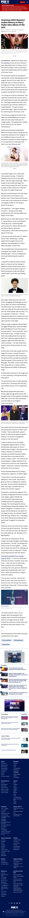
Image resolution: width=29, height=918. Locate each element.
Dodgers (15, 789)
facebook (9, 903)
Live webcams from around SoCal (17, 815)
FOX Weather (16, 777)
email (20, 903)
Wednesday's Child (5, 813)
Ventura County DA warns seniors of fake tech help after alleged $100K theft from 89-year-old (18, 681)
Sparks (14, 803)
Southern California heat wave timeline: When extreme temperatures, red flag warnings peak (9, 717)
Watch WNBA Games (18, 890)
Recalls (2, 773)
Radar (14, 766)
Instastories (5, 644)
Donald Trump (16, 843)
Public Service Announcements (4, 887)
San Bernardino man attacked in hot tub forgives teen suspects (9, 723)
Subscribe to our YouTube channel (13, 699)
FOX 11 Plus (3, 891)
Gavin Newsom (16, 846)
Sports (15, 781)
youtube (17, 903)
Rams (14, 782)
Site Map (3, 896)
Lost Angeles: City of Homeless (5, 817)
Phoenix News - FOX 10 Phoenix (17, 864)
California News (4, 765)
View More (24, 714)
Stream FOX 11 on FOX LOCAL (18, 809)
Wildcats (15, 792)
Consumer (3, 771)
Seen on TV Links (5, 789)
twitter (12, 903)
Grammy (6, 63)
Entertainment (21, 29)
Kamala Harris (16, 848)
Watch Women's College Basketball (17, 888)
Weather (16, 761)
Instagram (3, 841)
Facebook (3, 840)
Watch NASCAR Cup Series (17, 881)
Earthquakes (16, 770)
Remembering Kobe (5, 833)
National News (4, 768)
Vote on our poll (4, 790)
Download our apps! (5, 851)
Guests (2, 782)
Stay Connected (6, 838)
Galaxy (14, 801)
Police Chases (4, 766)
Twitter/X (3, 848)
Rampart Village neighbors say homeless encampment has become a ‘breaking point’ (18, 675)
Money (3, 859)
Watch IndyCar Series (18, 883)
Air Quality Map (16, 768)
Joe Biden (15, 844)
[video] (24, 739)
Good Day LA (5, 781)
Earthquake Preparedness (16, 772)
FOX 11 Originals (4, 808)
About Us (4, 871)
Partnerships (4, 894)
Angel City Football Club (17, 799)
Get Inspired (3, 826)
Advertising (3, 882)
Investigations (4, 829)
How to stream (4, 849)
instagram (14, 903)
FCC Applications (4, 885)
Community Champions (3, 820)
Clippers (15, 787)
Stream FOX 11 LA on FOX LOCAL (13, 651)
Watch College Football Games (18, 877)
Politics (2, 774)
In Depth (3, 811)
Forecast (15, 763)
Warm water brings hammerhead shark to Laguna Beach (10, 745)
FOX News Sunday (5, 776)
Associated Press (14, 29)
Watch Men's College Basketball (18, 885)
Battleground (16, 849)
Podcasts (3, 852)
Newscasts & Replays (18, 811)
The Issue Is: (4, 810)
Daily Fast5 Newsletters (3, 855)
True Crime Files (4, 815)
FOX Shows (3, 879)
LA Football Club (17, 797)
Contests (3, 873)
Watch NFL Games (17, 874)
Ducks (14, 795)
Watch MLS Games (17, 892)
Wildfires (15, 776)
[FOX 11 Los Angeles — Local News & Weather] (5, 2)
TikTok (2, 843)
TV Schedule (3, 877)
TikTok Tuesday (4, 792)
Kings (14, 794)
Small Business (4, 862)
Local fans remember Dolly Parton (8, 750)
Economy (3, 860)
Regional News (17, 859)
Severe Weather (16, 774)
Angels (14, 790)
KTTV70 (3, 834)
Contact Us (3, 893)
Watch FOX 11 (17, 806)
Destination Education (6, 825)
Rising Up (3, 828)
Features (3, 806)
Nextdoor (3, 846)
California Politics (17, 840)
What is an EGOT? (5, 606)
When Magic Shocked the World (5, 823)
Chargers (15, 784)
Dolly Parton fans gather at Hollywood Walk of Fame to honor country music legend (10, 729)
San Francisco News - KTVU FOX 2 (18, 861)
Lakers (14, 786)
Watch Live (23, 2)
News (2, 761)
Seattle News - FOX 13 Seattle (18, 867)
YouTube (3, 844)
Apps (14, 813)
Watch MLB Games (17, 879)
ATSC (2, 889)
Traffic (14, 765)
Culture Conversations (6, 831)
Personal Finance (5, 864)
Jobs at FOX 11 (4, 880)
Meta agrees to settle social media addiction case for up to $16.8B (10, 739)
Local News (4, 714)
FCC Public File (4, 883)
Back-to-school (4, 787)
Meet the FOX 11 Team (4, 875)
